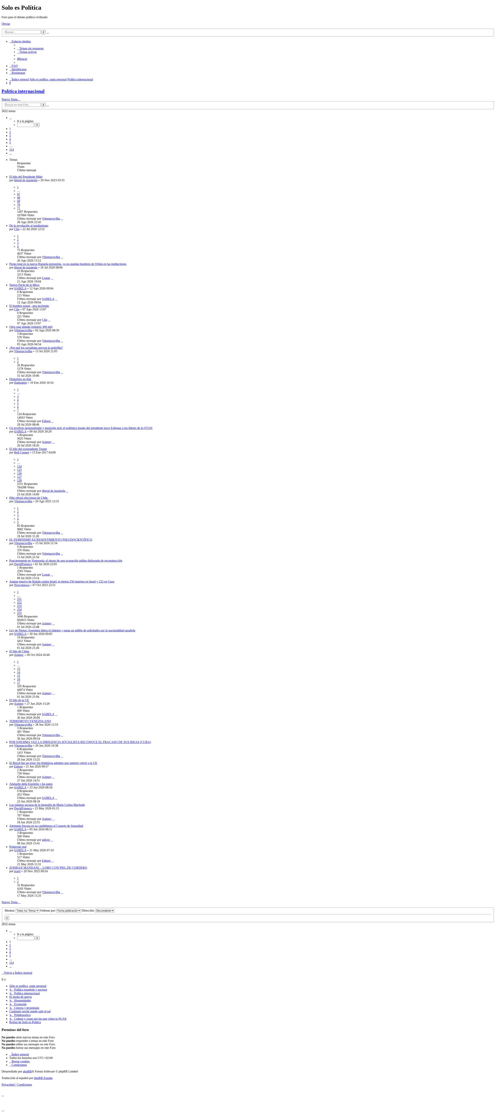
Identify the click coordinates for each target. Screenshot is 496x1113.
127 (19, 476)
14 (18, 672)
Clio (16, 229)
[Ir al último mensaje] (62, 218)
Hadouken (20, 382)
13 (18, 668)
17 (18, 682)
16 (18, 679)
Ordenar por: (48, 910)
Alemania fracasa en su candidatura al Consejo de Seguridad (46, 825)
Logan (46, 278)
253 (19, 606)
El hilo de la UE (19, 700)
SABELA (20, 288)
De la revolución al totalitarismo (28, 225)
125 (19, 469)
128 (19, 480)
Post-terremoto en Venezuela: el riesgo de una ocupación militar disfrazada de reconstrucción (65, 560)
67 (18, 194)
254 (19, 609)
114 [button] (11, 149)
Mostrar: (10, 910)
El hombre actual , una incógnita (29, 305)
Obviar (6, 23)
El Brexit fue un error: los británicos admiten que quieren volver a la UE (53, 763)
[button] (10, 117)
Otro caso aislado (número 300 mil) (31, 326)
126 (19, 473)
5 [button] (10, 142)
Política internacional (23, 91)
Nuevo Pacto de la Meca (24, 285)
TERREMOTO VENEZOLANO (30, 721)
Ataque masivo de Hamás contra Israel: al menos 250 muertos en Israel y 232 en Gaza (61, 581)
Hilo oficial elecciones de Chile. (28, 497)
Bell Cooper (21, 452)
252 (19, 602)
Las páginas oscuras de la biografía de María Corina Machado (47, 804)
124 (19, 466)
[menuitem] (30, 48)
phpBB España (43, 1078)
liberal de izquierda (25, 180)
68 (18, 197)
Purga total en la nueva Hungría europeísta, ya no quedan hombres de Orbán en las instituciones (67, 264)
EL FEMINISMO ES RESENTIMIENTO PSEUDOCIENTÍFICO (50, 539)
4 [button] (10, 139)
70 (18, 204)
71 (18, 208)
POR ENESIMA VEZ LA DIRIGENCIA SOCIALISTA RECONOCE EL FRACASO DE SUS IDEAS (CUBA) (80, 742)
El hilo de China (19, 651)
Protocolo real (17, 846)
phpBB (27, 1071)
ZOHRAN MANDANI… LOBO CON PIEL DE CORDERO (48, 867)
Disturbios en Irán (20, 379)
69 (18, 201)
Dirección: (88, 910)
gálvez (46, 839)
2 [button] (10, 132)
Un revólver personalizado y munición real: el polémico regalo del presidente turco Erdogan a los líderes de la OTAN (80, 428)
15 (18, 675)
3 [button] (10, 135)
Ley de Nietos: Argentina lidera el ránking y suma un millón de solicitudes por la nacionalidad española (72, 630)
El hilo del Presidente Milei (25, 176)
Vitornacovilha (51, 218)
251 (19, 599)
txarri (17, 871)
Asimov (47, 442)
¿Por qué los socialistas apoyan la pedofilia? (36, 347)
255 (19, 613)
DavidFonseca (23, 564)
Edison (46, 421)
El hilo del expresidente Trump (28, 449)
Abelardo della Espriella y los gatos (31, 784)
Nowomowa (21, 585)
